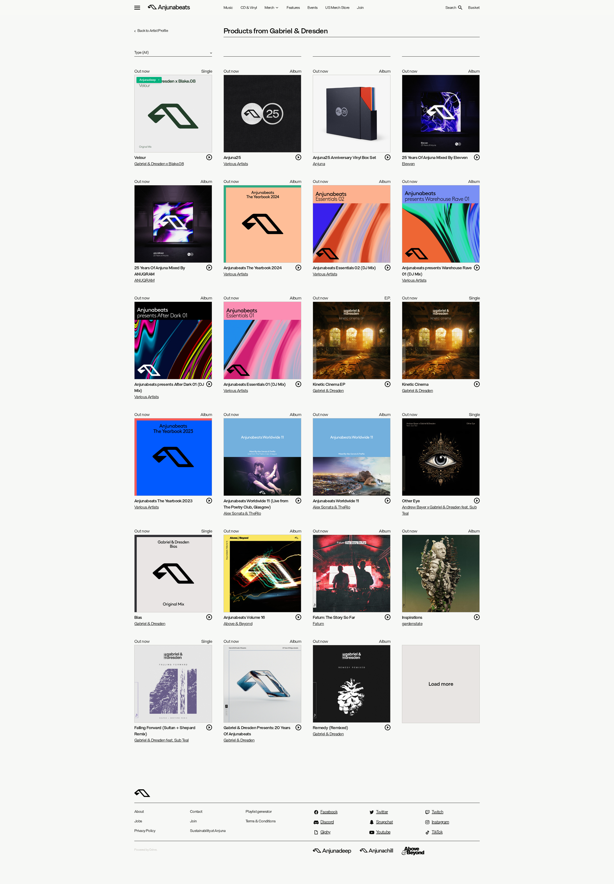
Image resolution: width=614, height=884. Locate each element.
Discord (327, 822)
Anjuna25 (232, 157)
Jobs (138, 821)
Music (228, 7)
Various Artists (236, 163)
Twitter (382, 811)
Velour (140, 157)
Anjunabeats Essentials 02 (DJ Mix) (344, 267)
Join (360, 7)
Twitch (437, 811)
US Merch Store (337, 7)
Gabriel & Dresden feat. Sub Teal (161, 740)
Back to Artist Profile (152, 30)
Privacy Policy (144, 830)
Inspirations (412, 617)
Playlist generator (259, 811)
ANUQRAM (144, 280)
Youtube (383, 832)
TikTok (437, 832)
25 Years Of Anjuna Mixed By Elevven (435, 157)
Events (312, 7)
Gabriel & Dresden (328, 390)
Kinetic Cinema (415, 384)
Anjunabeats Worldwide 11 (336, 500)
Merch (269, 7)
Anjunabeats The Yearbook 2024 (253, 267)
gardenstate (412, 623)
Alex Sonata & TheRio (242, 513)
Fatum (318, 623)
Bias (138, 617)
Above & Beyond (238, 623)
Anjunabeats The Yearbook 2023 (163, 500)
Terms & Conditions (261, 821)
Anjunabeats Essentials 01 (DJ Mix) (255, 384)
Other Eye (411, 500)
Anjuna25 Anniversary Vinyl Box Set (344, 157)
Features (293, 7)
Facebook (328, 811)
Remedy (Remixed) (330, 727)
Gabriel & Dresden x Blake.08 (159, 163)
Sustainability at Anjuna (208, 830)
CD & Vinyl (249, 7)
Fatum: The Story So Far (334, 617)
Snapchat (384, 822)
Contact (196, 811)
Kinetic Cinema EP (329, 384)
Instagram (440, 822)
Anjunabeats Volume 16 (244, 617)
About (139, 811)
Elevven (408, 163)
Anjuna (319, 163)
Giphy (325, 832)
